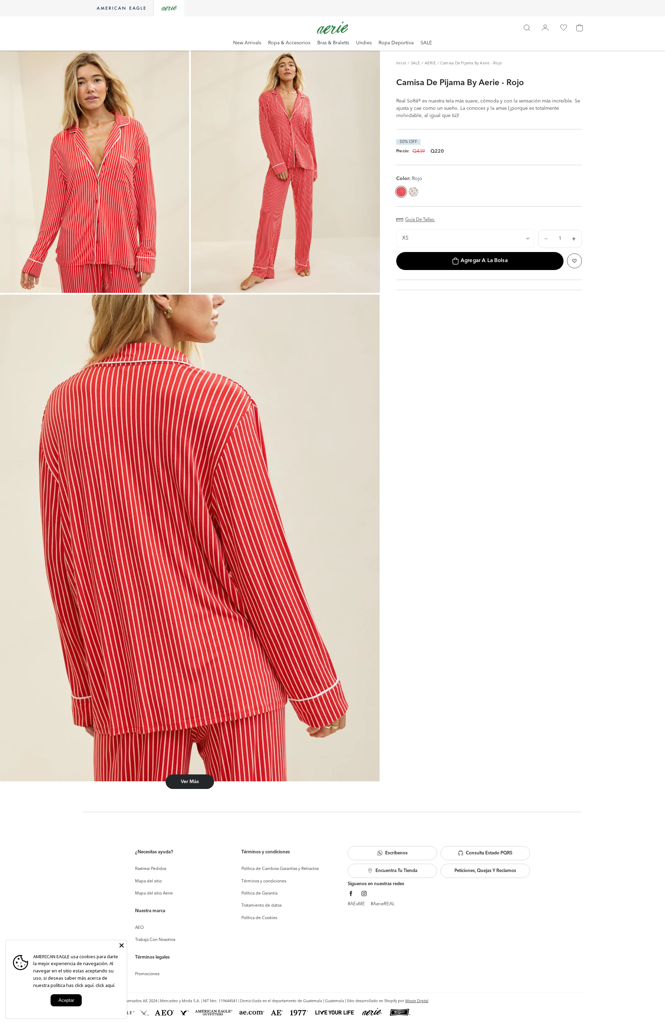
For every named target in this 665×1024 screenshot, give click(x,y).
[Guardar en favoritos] (574, 261)
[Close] (121, 945)
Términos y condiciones (263, 881)
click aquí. (105, 985)
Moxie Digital (416, 1001)
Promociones (147, 974)
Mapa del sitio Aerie (154, 893)
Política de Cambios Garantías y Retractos (280, 869)
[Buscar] (527, 28)
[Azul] (413, 192)
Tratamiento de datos (261, 906)
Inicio (401, 63)
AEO (139, 928)
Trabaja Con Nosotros (155, 940)
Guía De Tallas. (420, 219)
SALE (415, 63)
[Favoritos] (563, 28)
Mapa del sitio (148, 881)
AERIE (430, 63)
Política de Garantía (259, 893)
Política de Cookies (259, 918)
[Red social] (351, 893)
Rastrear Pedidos (150, 869)
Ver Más (190, 781)
